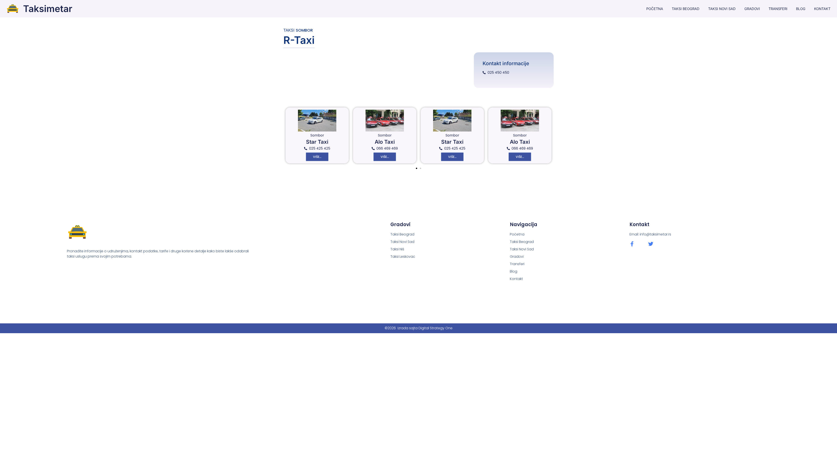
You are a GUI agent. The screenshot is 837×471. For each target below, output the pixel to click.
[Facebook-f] (632, 243)
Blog (800, 9)
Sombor (304, 30)
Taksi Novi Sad (722, 9)
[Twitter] (650, 243)
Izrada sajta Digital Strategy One (425, 328)
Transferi (778, 9)
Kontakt (822, 9)
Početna (654, 9)
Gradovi (752, 9)
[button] (416, 168)
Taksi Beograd (685, 9)
